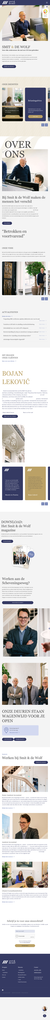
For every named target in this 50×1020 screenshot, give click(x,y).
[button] (46, 2)
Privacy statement (24, 992)
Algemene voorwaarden (16, 992)
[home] (8, 3)
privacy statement (26, 942)
